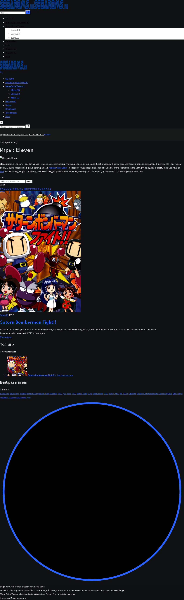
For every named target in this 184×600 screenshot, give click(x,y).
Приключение (98, 394)
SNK (2, 171)
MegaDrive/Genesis (15, 26)
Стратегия (132, 394)
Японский (53, 394)
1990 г (175, 394)
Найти (29, 181)
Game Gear (11, 41)
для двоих (67, 394)
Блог (7, 57)
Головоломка (153, 394)
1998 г (28, 398)
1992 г (106, 394)
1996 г (111, 394)
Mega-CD (15, 30)
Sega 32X (15, 34)
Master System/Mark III (17, 23)
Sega (17, 394)
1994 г (74, 394)
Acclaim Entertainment (17, 398)
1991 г (116, 394)
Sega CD (4, 315)
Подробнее (5, 337)
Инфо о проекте (18, 598)
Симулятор (163, 394)
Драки (84, 394)
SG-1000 (9, 19)
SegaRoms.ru (6, 586)
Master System (27, 594)
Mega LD (15, 38)
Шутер (46, 394)
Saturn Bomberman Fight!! (28, 322)
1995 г (79, 394)
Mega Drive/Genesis (10, 594)
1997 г (125, 394)
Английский (4, 394)
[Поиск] (1, 73)
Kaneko (52, 168)
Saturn (8, 45)
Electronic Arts (142, 394)
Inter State (62, 168)
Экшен (12, 394)
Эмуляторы (10, 53)
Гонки (170, 394)
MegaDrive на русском (35, 394)
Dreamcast (10, 49)
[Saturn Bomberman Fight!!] (40, 311)
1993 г (60, 394)
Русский (23, 394)
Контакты (5, 598)
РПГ (121, 394)
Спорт (90, 394)
